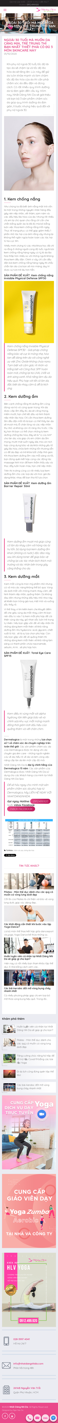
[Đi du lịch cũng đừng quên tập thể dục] (9, 1073)
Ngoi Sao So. (18, 1410)
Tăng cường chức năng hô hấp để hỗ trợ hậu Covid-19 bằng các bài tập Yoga (35, 1059)
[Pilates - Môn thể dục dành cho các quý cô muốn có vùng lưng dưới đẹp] (9, 1042)
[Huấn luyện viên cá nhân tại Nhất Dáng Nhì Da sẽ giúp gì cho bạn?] (9, 1028)
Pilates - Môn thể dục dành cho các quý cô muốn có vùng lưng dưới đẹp (34, 1043)
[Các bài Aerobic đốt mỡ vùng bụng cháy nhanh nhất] (9, 1086)
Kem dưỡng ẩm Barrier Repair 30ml (27, 484)
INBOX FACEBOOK (21, 809)
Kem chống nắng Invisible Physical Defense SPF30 (28, 277)
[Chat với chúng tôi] (53, 1418)
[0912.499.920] (29, 1418)
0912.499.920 (40, 801)
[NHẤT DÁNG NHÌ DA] (46, 9)
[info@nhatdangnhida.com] (37, 1418)
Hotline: (29, 4)
